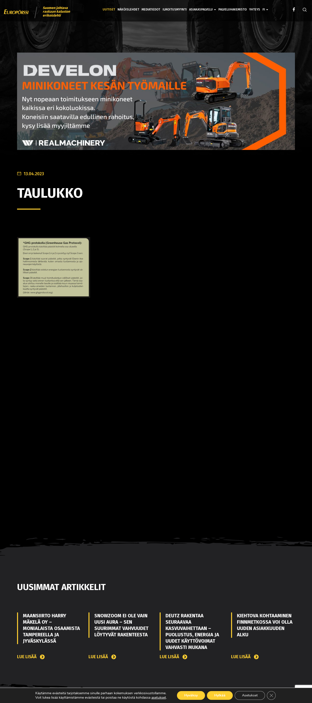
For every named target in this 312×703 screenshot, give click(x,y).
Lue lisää (27, 656)
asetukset (158, 697)
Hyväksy (191, 695)
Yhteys (254, 9)
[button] (265, 6)
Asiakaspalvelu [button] (201, 9)
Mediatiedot (151, 9)
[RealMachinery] (156, 105)
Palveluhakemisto (232, 9)
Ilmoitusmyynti (175, 9)
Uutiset (109, 9)
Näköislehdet (128, 9)
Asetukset (250, 695)
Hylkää (219, 695)
